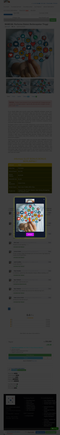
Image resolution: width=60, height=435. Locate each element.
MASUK (30, 234)
